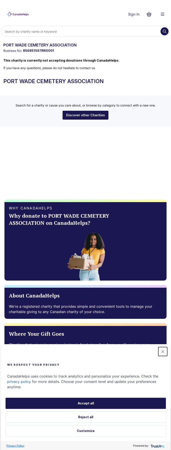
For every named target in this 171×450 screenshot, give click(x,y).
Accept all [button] (86, 403)
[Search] (165, 31)
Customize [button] (86, 431)
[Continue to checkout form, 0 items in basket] (150, 14)
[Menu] (162, 14)
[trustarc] (157, 445)
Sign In (133, 14)
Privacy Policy (15, 445)
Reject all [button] (85, 417)
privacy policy (19, 381)
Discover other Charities (85, 115)
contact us (87, 68)
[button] (162, 351)
